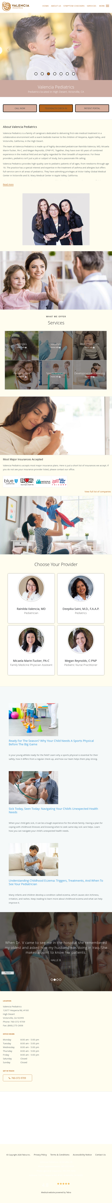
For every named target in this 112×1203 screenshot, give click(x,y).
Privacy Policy (40, 1154)
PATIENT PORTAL (92, 108)
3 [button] (57, 980)
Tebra (68, 1192)
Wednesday (21, 1047)
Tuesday (21, 1043)
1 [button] (52, 980)
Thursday (21, 1050)
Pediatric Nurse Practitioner (80, 664)
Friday (21, 1054)
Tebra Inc (26, 1154)
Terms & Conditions (59, 1154)
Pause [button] (8, 972)
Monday (21, 1039)
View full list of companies (98, 491)
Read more (8, 184)
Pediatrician (31, 613)
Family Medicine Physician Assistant (31, 664)
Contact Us (100, 1154)
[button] (107, 6)
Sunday (15, 1062)
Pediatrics (81, 613)
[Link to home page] (20, 6)
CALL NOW (20, 108)
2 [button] (54, 980)
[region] (56, 948)
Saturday (15, 1058)
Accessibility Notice (82, 1154)
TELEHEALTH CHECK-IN (56, 108)
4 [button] (60, 980)
